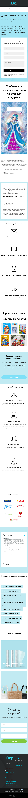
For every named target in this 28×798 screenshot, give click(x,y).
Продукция (10, 8)
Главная (6, 8)
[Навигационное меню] (26, 2)
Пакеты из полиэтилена (18, 8)
